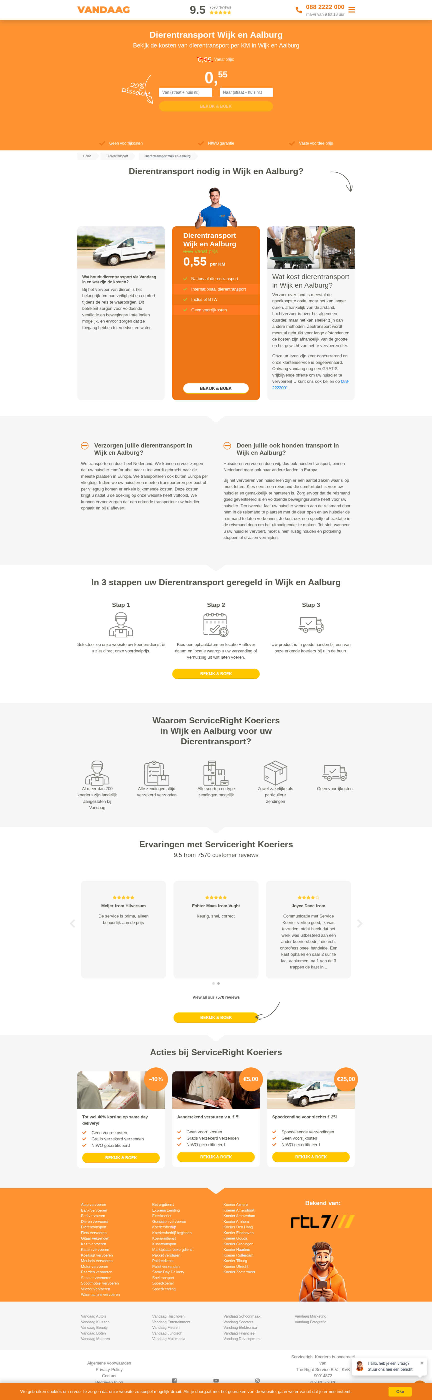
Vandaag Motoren (95, 1339)
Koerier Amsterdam (239, 1216)
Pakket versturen (166, 1255)
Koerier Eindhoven (239, 1233)
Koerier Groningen (238, 1244)
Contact (109, 1376)
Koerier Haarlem (237, 1249)
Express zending (166, 1210)
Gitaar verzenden (95, 1238)
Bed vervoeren (93, 1216)
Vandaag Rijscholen (168, 1316)
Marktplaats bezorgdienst (173, 1249)
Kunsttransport (164, 1244)
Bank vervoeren (94, 1210)
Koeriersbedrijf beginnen (172, 1233)
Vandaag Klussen (95, 1322)
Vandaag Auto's (93, 1316)
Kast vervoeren (93, 1244)
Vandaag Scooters (239, 1322)
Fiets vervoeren (93, 1233)
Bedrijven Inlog (109, 1382)
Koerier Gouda (235, 1238)
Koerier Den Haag (238, 1227)
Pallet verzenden (166, 1266)
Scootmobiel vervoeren (100, 1283)
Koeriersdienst (164, 1238)
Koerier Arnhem (236, 1221)
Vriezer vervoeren (95, 1289)
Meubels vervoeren (96, 1261)
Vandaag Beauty (94, 1327)
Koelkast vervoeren (97, 1255)
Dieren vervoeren (95, 1221)
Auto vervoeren (93, 1204)
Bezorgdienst (163, 1204)
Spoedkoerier (163, 1283)
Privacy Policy (109, 1369)
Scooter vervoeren (96, 1278)
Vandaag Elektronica (240, 1327)
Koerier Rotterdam (239, 1255)
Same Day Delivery (168, 1272)
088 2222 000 (325, 6)
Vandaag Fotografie (310, 1322)
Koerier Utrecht (236, 1266)
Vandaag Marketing (310, 1316)
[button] (83, 446)
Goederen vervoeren (169, 1221)
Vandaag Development (242, 1339)
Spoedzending (164, 1289)
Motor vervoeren (94, 1266)
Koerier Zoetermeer (239, 1272)
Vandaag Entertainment (171, 1322)
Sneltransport (163, 1278)
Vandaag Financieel (239, 1333)
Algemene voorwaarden (109, 1363)
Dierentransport (93, 1227)
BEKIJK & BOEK (216, 388)
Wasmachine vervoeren (100, 1294)
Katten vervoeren (95, 1249)
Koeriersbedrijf (164, 1227)
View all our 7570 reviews (216, 997)
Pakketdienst (163, 1261)
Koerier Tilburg (235, 1261)
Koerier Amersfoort (239, 1210)
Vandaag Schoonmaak (242, 1316)
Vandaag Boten (93, 1333)
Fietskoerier (162, 1216)
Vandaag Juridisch (167, 1333)
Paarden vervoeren (96, 1272)
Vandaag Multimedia (168, 1339)
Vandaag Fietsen (166, 1327)
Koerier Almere (236, 1204)
